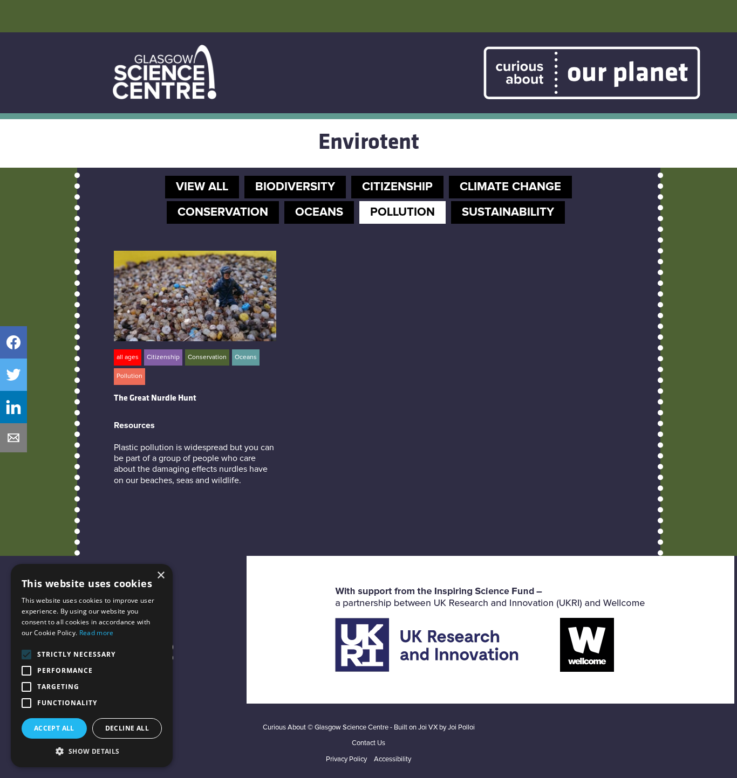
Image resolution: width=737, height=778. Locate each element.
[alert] (92, 665)
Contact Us (368, 743)
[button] (92, 751)
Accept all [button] (54, 728)
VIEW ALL (202, 187)
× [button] (160, 576)
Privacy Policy (346, 759)
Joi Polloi (461, 727)
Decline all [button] (127, 728)
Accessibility (392, 759)
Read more (96, 632)
